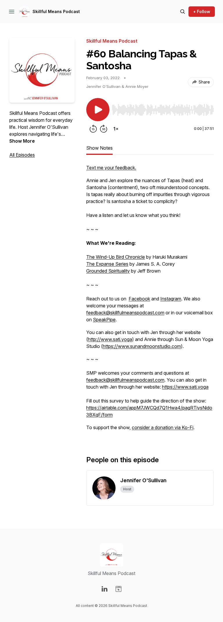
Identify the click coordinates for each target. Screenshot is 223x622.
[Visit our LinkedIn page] (104, 589)
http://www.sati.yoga (110, 339)
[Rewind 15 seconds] (93, 129)
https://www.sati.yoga (185, 387)
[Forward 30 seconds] (104, 129)
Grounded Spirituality (108, 271)
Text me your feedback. (111, 168)
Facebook (139, 299)
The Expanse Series (107, 264)
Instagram (170, 299)
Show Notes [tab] (99, 148)
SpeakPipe (104, 319)
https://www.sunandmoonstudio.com (142, 346)
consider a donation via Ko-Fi (162, 427)
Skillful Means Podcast (56, 11)
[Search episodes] (182, 11)
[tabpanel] (150, 300)
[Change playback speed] (116, 129)
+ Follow (201, 11)
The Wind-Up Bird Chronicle (115, 257)
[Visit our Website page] (118, 589)
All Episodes (22, 155)
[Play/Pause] (97, 109)
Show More (22, 141)
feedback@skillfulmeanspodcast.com (125, 312)
